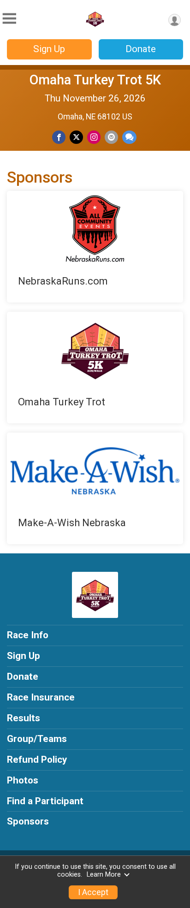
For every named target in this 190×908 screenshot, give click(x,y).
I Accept (93, 892)
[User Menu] (174, 20)
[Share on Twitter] (76, 137)
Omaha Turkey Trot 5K (95, 80)
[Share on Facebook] (58, 137)
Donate (140, 48)
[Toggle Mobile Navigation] (9, 18)
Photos (22, 780)
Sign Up (49, 48)
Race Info (27, 635)
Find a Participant (45, 801)
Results (23, 718)
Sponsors (28, 821)
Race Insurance (41, 697)
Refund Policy (37, 759)
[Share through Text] (129, 137)
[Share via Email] (111, 137)
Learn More (104, 874)
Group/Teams (37, 738)
